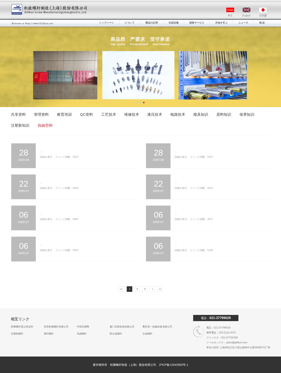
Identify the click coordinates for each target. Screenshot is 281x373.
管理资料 (41, 114)
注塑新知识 (20, 125)
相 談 (262, 22)
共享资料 (18, 114)
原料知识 (223, 114)
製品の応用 (151, 22)
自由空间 (45, 125)
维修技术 (131, 114)
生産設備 (174, 22)
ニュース (243, 22)
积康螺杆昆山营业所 (22, 326)
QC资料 (86, 114)
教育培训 (64, 114)
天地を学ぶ (221, 22)
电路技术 (177, 114)
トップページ (106, 22)
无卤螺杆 (82, 333)
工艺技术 (108, 114)
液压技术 (154, 114)
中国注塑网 (83, 326)
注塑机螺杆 (17, 333)
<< (121, 289)
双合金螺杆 (116, 333)
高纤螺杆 (49, 333)
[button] (137, 102)
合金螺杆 (147, 333)
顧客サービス (196, 22)
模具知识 (200, 114)
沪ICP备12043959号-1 (173, 364)
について (130, 22)
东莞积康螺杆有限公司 (56, 326)
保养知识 (246, 114)
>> (160, 289)
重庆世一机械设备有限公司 (157, 326)
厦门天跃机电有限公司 (122, 326)
